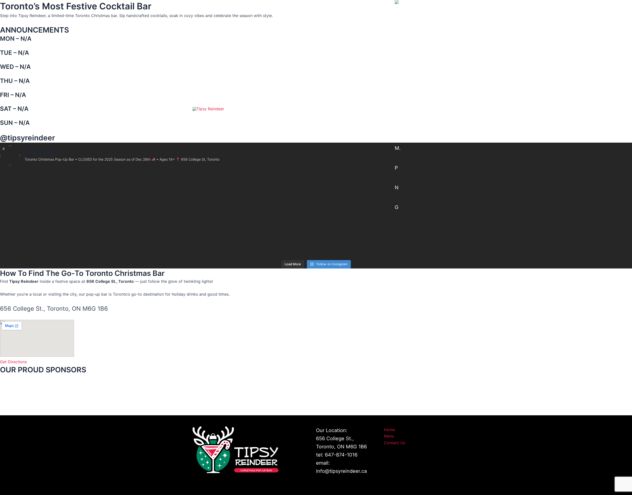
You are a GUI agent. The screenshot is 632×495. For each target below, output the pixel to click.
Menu (325, 109)
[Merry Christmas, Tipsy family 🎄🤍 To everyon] (237, 233)
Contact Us (364, 109)
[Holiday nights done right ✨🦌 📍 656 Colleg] (395, 220)
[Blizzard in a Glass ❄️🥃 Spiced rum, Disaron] (79, 226)
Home (295, 109)
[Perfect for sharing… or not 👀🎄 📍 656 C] (553, 223)
